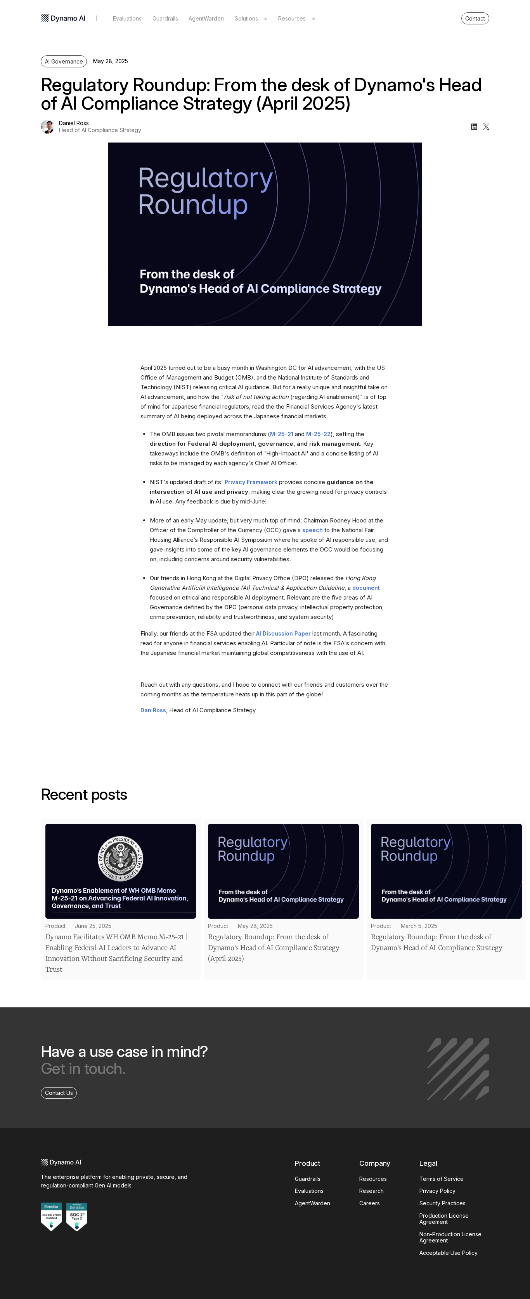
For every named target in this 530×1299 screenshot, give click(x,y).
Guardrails (165, 18)
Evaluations (127, 18)
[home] (63, 18)
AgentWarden (206, 18)
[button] (251, 18)
